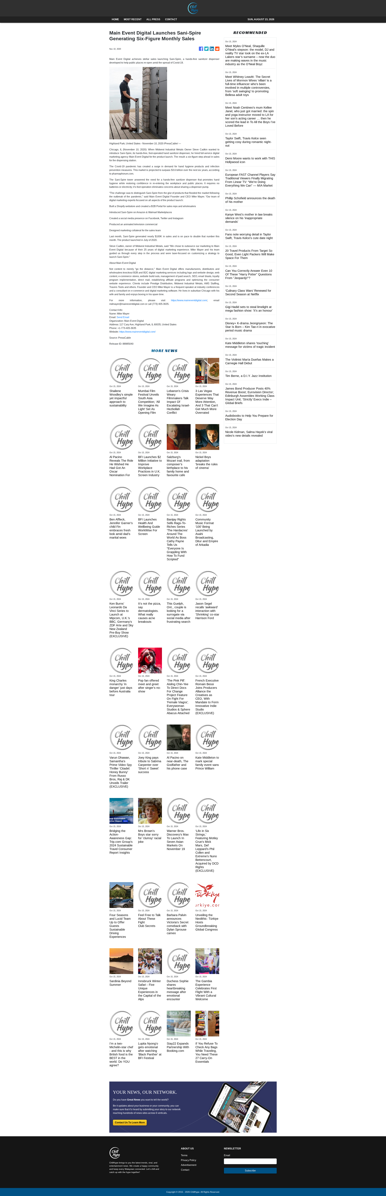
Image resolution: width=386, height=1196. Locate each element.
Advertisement (188, 1165)
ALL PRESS (153, 19)
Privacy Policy (188, 1160)
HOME (115, 19)
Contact (185, 1170)
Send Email (123, 317)
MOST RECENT (133, 19)
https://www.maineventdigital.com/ (189, 300)
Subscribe (250, 1170)
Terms (184, 1155)
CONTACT (171, 19)
